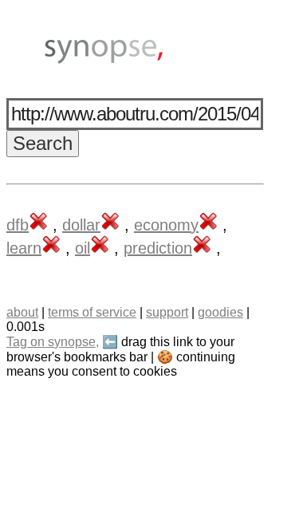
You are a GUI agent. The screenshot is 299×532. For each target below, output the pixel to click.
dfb (17, 225)
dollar (81, 225)
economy (166, 225)
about (22, 312)
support (167, 312)
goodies (220, 312)
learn (23, 248)
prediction (158, 248)
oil (82, 248)
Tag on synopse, (52, 342)
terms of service (92, 312)
